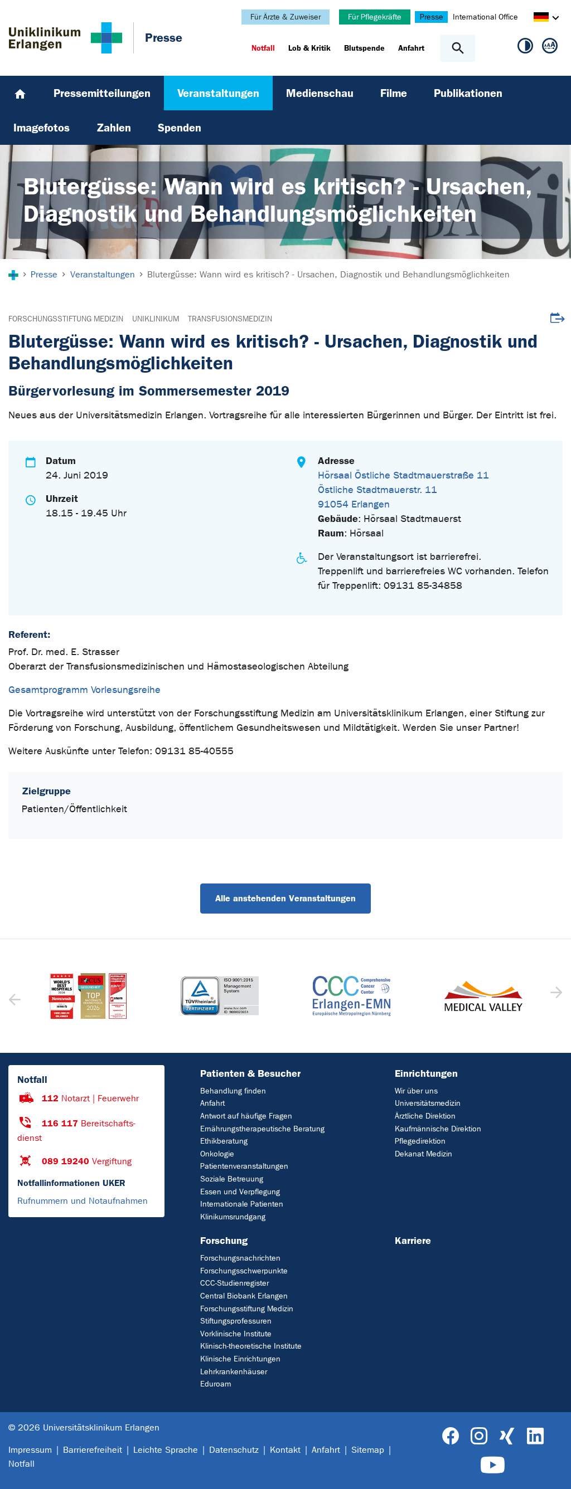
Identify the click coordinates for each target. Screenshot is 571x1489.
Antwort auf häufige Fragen (246, 1116)
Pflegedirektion (420, 1141)
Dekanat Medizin (423, 1154)
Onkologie (217, 1154)
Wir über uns (416, 1091)
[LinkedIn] (535, 1436)
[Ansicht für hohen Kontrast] (525, 48)
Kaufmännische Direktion (438, 1129)
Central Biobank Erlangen (244, 1296)
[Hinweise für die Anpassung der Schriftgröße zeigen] (550, 48)
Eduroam (215, 1384)
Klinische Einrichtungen (240, 1359)
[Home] (20, 93)
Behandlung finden (233, 1091)
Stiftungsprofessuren (236, 1321)
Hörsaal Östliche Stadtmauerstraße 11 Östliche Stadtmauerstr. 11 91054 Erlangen (403, 490)
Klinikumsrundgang (232, 1217)
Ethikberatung (224, 1141)
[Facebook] (450, 1436)
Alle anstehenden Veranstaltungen (285, 898)
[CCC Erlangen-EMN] (220, 996)
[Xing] (507, 1436)
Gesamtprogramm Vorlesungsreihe (84, 690)
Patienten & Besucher (250, 1073)
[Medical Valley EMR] (351, 996)
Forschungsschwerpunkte (244, 1271)
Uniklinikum (155, 319)
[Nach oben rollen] (553, 1471)
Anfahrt (212, 1103)
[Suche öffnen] (457, 48)
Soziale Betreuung (231, 1179)
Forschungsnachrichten (240, 1258)
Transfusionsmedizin (230, 319)
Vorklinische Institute (236, 1334)
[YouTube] (493, 1465)
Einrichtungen (426, 1073)
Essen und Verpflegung (240, 1192)
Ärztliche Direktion (425, 1116)
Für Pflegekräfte (374, 17)
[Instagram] (479, 1436)
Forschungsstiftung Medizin (65, 319)
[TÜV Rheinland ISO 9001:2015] (88, 995)
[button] (555, 996)
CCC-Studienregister (234, 1283)
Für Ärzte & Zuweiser (285, 17)
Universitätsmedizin (428, 1103)
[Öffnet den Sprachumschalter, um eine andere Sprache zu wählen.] (541, 19)
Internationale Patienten (241, 1204)
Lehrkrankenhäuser (233, 1371)
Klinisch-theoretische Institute (251, 1346)
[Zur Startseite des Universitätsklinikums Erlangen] (65, 37)
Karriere (413, 1240)
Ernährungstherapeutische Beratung (262, 1129)
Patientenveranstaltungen (244, 1166)
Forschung (224, 1240)
